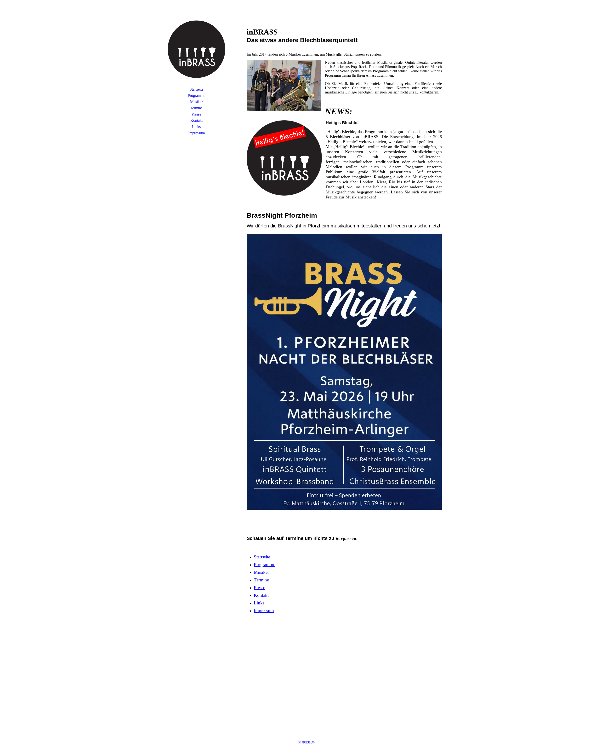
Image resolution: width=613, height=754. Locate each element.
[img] (196, 49)
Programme (196, 95)
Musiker (196, 102)
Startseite (196, 89)
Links (196, 127)
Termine (196, 108)
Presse (196, 114)
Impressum (196, 133)
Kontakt (196, 120)
